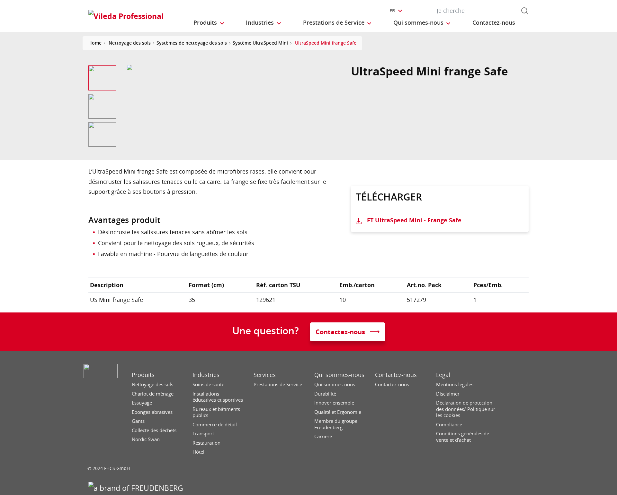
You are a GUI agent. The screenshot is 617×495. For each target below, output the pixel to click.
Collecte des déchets (154, 430)
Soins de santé (208, 384)
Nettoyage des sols (152, 384)
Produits (143, 375)
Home (95, 43)
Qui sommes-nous (339, 375)
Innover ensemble (334, 403)
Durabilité (325, 394)
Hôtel (198, 452)
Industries (205, 375)
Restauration (206, 443)
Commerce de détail (214, 425)
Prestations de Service (278, 384)
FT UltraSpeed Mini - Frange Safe (414, 220)
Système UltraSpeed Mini (260, 43)
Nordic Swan (146, 439)
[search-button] (525, 11)
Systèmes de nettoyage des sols (191, 43)
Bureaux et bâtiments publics (216, 412)
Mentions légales (454, 384)
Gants (138, 421)
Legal (443, 375)
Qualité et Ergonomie (337, 412)
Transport (203, 434)
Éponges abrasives (152, 412)
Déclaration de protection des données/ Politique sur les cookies (465, 409)
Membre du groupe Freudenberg (335, 424)
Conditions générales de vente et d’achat (462, 437)
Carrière (323, 436)
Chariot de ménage (153, 394)
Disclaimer (448, 394)
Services (265, 375)
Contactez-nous (396, 375)
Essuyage (142, 403)
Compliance (449, 425)
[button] (209, 23)
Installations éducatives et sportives (217, 397)
